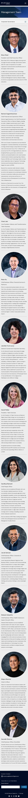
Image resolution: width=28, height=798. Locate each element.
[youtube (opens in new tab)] (18, 796)
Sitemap (21, 793)
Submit (23, 787)
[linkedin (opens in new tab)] (9, 796)
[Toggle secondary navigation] (25, 22)
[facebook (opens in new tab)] (16, 796)
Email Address (5, 783)
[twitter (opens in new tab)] (11, 796)
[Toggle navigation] (25, 3)
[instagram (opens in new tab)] (14, 796)
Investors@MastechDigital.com (10, 776)
